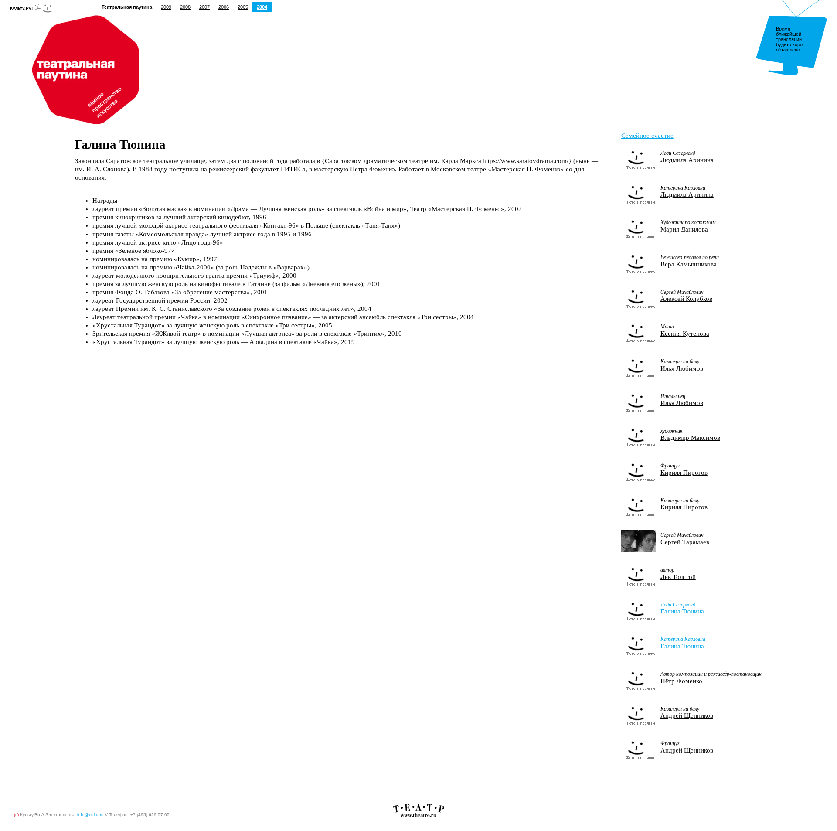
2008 (185, 7)
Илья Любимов (681, 368)
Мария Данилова (684, 229)
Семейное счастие (647, 135)
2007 (204, 7)
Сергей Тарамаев (684, 541)
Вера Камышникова (688, 264)
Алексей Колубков (686, 298)
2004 (262, 7)
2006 (223, 7)
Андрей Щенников (686, 715)
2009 (166, 7)
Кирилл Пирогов (684, 472)
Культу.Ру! (21, 8)
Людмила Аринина (687, 160)
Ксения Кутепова (684, 333)
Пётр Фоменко (681, 681)
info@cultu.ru (90, 814)
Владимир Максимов (690, 437)
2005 (243, 7)
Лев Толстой (678, 576)
